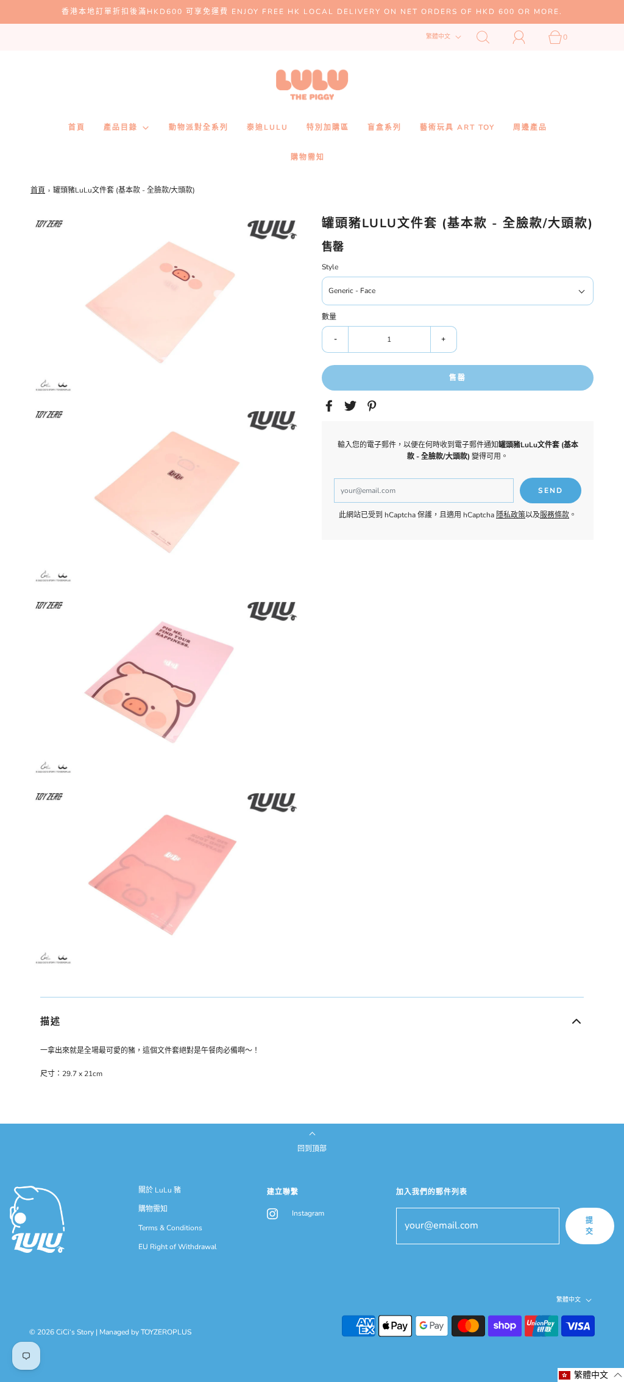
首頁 (76, 127)
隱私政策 (510, 515)
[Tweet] (352, 406)
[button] (312, 1021)
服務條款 (554, 515)
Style (330, 267)
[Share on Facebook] (331, 406)
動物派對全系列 (199, 127)
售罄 (457, 378)
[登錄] (525, 37)
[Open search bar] (490, 37)
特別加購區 (328, 127)
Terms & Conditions (170, 1228)
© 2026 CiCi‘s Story (61, 1332)
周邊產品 (530, 127)
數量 (329, 317)
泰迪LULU (267, 127)
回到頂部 (312, 1148)
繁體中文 (439, 37)
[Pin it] (373, 406)
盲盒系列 (384, 127)
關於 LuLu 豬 (159, 1190)
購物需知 (308, 157)
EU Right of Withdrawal (177, 1247)
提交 (590, 1226)
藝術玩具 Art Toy (457, 127)
